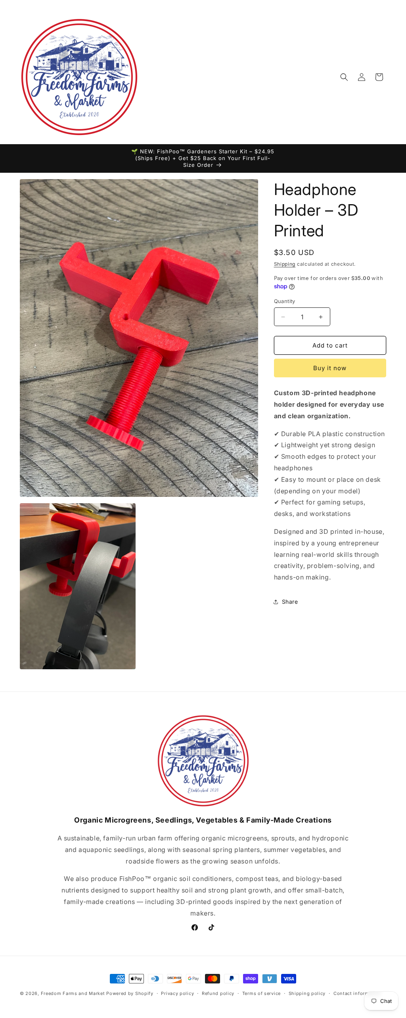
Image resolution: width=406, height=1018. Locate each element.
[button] (344, 77)
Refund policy (218, 993)
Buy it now (330, 368)
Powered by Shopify (129, 993)
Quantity (284, 301)
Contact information (357, 993)
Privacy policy (177, 993)
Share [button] (290, 601)
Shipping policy (307, 993)
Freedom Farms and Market (73, 993)
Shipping (285, 264)
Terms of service (261, 993)
